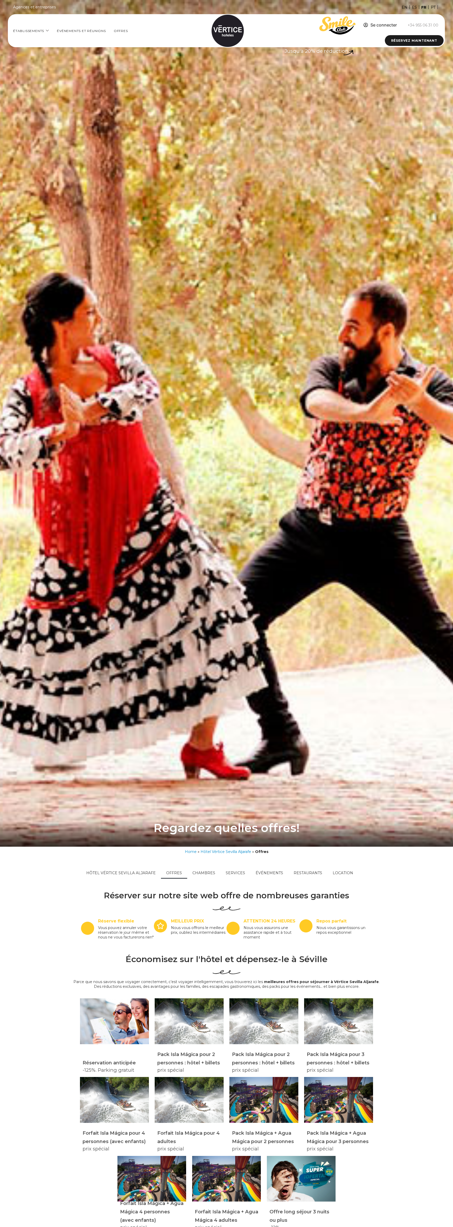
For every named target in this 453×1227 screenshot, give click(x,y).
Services (235, 873)
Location (343, 873)
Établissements (28, 31)
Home (191, 851)
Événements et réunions (81, 31)
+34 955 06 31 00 (423, 25)
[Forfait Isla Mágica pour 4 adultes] (189, 1100)
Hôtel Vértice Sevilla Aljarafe (226, 851)
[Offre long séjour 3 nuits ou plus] (301, 1179)
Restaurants (308, 873)
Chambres (203, 873)
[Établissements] (47, 30)
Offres (121, 31)
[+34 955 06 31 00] (403, 25)
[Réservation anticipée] (114, 1021)
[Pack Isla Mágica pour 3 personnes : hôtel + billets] (338, 1021)
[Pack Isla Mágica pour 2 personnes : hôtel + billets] (189, 1021)
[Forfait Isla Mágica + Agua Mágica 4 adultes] (226, 1179)
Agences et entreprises (34, 7)
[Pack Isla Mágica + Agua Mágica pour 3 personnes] (338, 1100)
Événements (269, 873)
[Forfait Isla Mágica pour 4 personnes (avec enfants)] (114, 1100)
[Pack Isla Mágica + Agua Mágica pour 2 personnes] (263, 1100)
